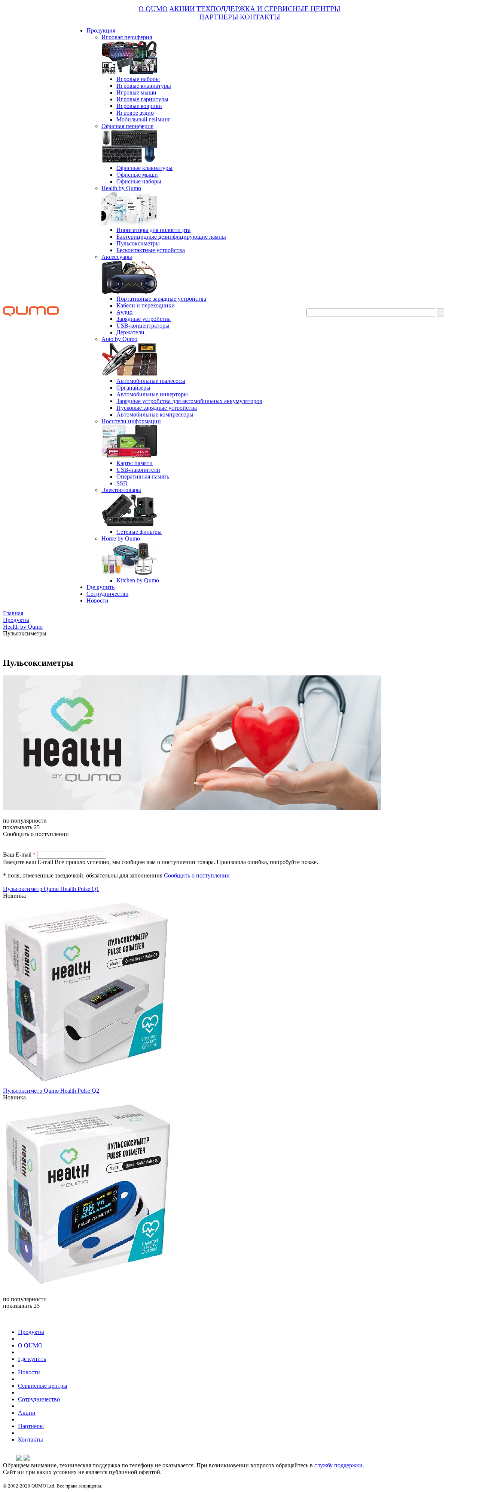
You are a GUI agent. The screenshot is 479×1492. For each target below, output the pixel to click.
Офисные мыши (137, 174)
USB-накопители (138, 470)
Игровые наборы (138, 79)
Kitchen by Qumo (137, 580)
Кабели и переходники (145, 305)
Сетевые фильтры (139, 532)
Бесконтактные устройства (150, 250)
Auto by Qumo (119, 339)
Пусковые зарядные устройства (156, 408)
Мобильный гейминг (143, 119)
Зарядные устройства (143, 319)
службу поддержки (338, 1465)
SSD (122, 483)
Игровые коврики (139, 106)
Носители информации (131, 421)
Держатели (130, 332)
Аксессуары (116, 257)
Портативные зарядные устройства (161, 298)
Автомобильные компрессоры (154, 414)
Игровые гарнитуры (142, 99)
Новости (97, 600)
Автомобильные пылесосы (150, 381)
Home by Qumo (120, 538)
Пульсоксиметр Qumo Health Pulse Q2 (51, 1090)
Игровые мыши (136, 92)
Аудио (124, 312)
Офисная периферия (127, 126)
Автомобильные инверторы (152, 394)
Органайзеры (133, 387)
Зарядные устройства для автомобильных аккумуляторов (189, 401)
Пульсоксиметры (138, 243)
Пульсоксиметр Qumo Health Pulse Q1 (51, 889)
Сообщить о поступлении (197, 875)
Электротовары (121, 490)
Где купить (100, 587)
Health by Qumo (121, 188)
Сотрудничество (107, 594)
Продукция (100, 30)
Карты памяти (134, 463)
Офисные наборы (138, 181)
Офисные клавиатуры (144, 168)
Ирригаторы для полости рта (153, 230)
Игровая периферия (126, 37)
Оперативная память (142, 476)
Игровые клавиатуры (143, 86)
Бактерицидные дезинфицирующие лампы (171, 236)
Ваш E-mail (19, 854)
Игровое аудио (135, 112)
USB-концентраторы (143, 325)
